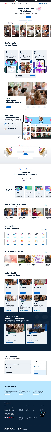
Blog (33, 409)
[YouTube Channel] (9, 417)
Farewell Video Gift (21, 417)
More (26, 3)
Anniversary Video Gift (21, 408)
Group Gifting (27, 411)
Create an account (42, 408)
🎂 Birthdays (21, 20)
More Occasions (43, 229)
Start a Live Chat (7, 394)
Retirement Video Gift (21, 410)
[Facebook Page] (5, 417)
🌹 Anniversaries (25, 20)
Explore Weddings (8, 310)
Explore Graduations (37, 310)
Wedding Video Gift (21, 411)
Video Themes (27, 416)
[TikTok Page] (13, 417)
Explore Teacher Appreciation (24, 310)
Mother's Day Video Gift (21, 418)
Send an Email (21, 394)
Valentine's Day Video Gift (21, 420)
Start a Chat (36, 373)
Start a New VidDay (42, 410)
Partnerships (34, 412)
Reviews (34, 408)
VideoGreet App (27, 418)
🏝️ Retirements (29, 20)
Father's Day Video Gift (21, 419)
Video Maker (27, 409)
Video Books (27, 410)
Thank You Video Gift (21, 416)
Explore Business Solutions (9, 342)
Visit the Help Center (36, 394)
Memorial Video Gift (21, 412)
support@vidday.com (25, 429)
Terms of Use (34, 418)
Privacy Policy (34, 419)
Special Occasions (13, 3)
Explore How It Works (32, 75)
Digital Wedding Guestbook (29, 412)
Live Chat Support (35, 417)
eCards (26, 420)
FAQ (33, 410)
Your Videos (41, 409)
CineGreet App (27, 419)
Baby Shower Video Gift (21, 409)
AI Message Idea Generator (28, 417)
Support (34, 416)
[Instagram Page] (7, 417)
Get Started (41, 3)
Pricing (24, 3)
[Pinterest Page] (11, 417)
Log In (45, 3)
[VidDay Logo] (6, 3)
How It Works (19, 3)
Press (33, 411)
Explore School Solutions (30, 342)
